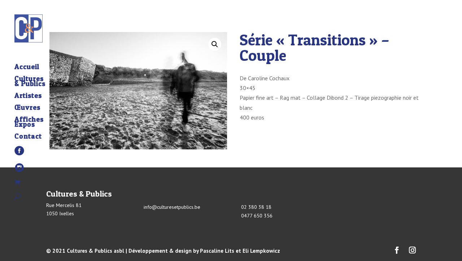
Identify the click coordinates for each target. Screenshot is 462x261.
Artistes (28, 96)
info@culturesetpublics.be (172, 207)
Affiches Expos (29, 123)
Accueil (26, 67)
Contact (28, 137)
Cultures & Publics (29, 82)
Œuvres (27, 108)
